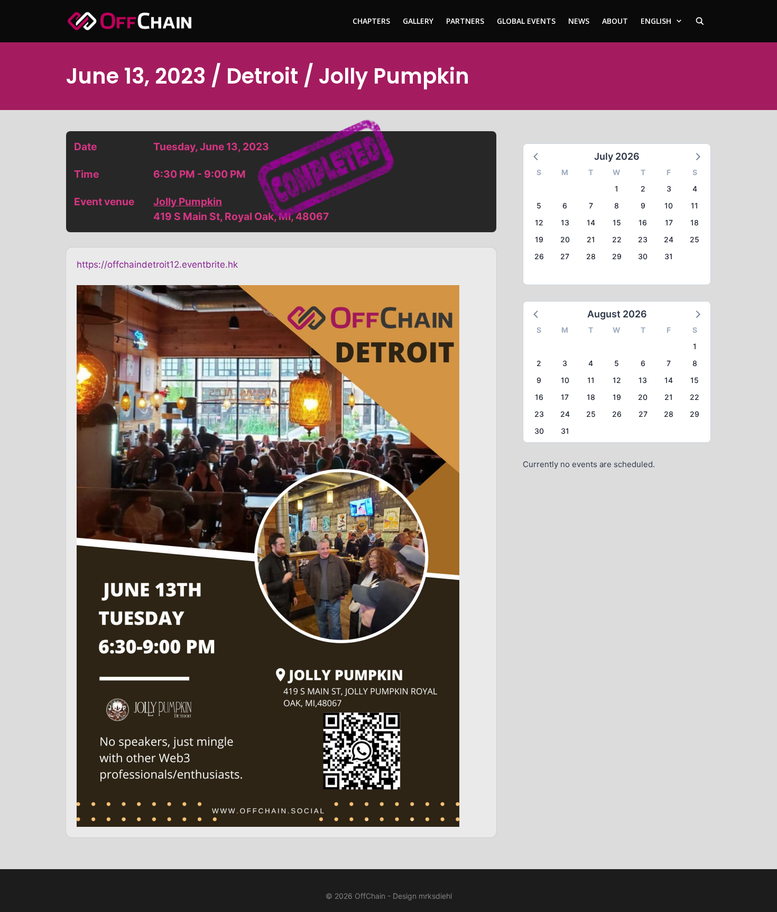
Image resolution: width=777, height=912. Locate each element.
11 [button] (694, 205)
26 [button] (539, 256)
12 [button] (539, 222)
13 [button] (565, 222)
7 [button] (591, 205)
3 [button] (669, 188)
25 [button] (694, 239)
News (578, 21)
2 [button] (643, 188)
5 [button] (538, 205)
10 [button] (668, 205)
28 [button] (591, 256)
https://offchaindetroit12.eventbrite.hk (157, 264)
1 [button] (616, 188)
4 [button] (694, 188)
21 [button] (591, 239)
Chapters (371, 21)
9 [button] (643, 205)
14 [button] (591, 222)
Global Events (526, 21)
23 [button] (643, 239)
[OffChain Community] (129, 21)
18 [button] (694, 222)
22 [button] (617, 239)
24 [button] (668, 239)
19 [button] (539, 239)
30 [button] (643, 256)
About (615, 21)
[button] (536, 156)
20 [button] (565, 239)
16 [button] (643, 222)
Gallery (418, 21)
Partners (465, 21)
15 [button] (617, 222)
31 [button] (668, 256)
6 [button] (564, 205)
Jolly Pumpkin (187, 201)
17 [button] (669, 222)
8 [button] (616, 205)
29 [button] (617, 256)
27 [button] (564, 256)
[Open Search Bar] (700, 21)
